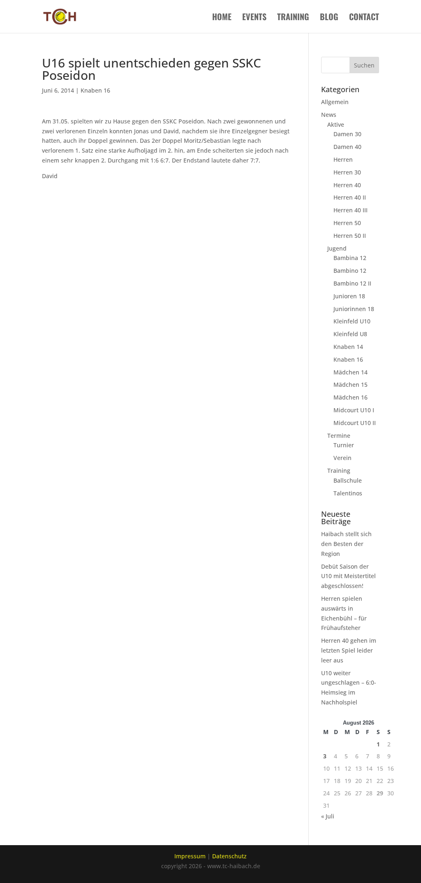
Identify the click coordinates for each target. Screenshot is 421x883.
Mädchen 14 (350, 372)
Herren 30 (347, 172)
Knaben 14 (348, 347)
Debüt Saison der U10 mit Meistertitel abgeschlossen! (348, 576)
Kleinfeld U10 (351, 321)
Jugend (337, 248)
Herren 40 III (350, 210)
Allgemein (335, 102)
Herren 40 (347, 185)
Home (221, 18)
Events (254, 18)
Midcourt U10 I (353, 410)
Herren (343, 159)
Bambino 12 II (352, 283)
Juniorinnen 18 (353, 309)
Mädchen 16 (350, 397)
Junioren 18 (349, 296)
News (328, 115)
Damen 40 (347, 147)
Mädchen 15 (350, 384)
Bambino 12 (349, 270)
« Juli (327, 816)
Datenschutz (229, 856)
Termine (338, 435)
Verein (342, 458)
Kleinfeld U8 (350, 334)
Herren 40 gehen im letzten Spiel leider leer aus (348, 650)
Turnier (343, 445)
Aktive (335, 124)
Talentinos (347, 493)
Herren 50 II (349, 235)
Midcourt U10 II (354, 423)
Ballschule (347, 480)
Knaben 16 (95, 90)
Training (293, 18)
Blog (329, 18)
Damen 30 (347, 134)
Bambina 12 (349, 258)
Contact (364, 18)
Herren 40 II (349, 197)
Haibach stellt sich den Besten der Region (346, 544)
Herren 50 (347, 223)
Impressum (190, 856)
